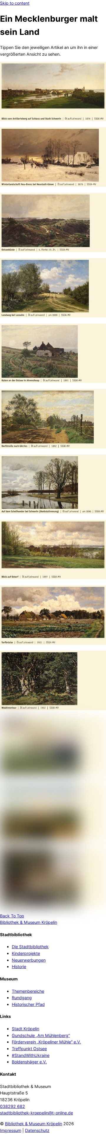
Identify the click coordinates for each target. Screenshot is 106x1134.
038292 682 (12, 1106)
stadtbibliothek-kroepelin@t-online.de (36, 1112)
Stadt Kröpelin (25, 1028)
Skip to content (14, 3)
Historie (19, 966)
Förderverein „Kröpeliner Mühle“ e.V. (46, 1041)
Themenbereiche (28, 991)
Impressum (10, 1130)
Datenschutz (37, 1130)
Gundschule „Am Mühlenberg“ (41, 1035)
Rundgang (22, 997)
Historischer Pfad (28, 1004)
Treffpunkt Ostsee (29, 1048)
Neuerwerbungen (29, 960)
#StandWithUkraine (30, 1055)
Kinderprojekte (26, 953)
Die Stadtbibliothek (30, 946)
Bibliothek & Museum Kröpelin (33, 1123)
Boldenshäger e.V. (29, 1061)
